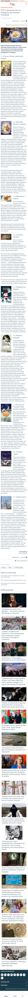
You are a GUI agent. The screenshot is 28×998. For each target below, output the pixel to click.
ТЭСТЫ (14, 996)
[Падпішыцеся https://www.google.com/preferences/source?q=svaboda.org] (2, 975)
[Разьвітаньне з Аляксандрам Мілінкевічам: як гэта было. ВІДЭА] (14, 649)
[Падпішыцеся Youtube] (11, 975)
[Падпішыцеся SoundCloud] (18, 975)
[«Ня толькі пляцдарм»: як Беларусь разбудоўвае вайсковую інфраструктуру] (14, 953)
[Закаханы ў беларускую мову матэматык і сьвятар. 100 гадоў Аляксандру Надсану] (14, 930)
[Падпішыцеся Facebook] (5, 975)
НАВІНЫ (6, 996)
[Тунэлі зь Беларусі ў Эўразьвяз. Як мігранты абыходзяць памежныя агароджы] (14, 859)
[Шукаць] (23, 996)
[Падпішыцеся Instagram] (21, 975)
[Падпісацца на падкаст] (14, 975)
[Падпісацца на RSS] (2, 978)
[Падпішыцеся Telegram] (24, 975)
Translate (22, 1)
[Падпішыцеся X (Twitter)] (8, 975)
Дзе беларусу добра (6, 7)
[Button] (16, 21)
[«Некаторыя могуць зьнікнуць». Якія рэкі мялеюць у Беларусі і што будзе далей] (14, 739)
